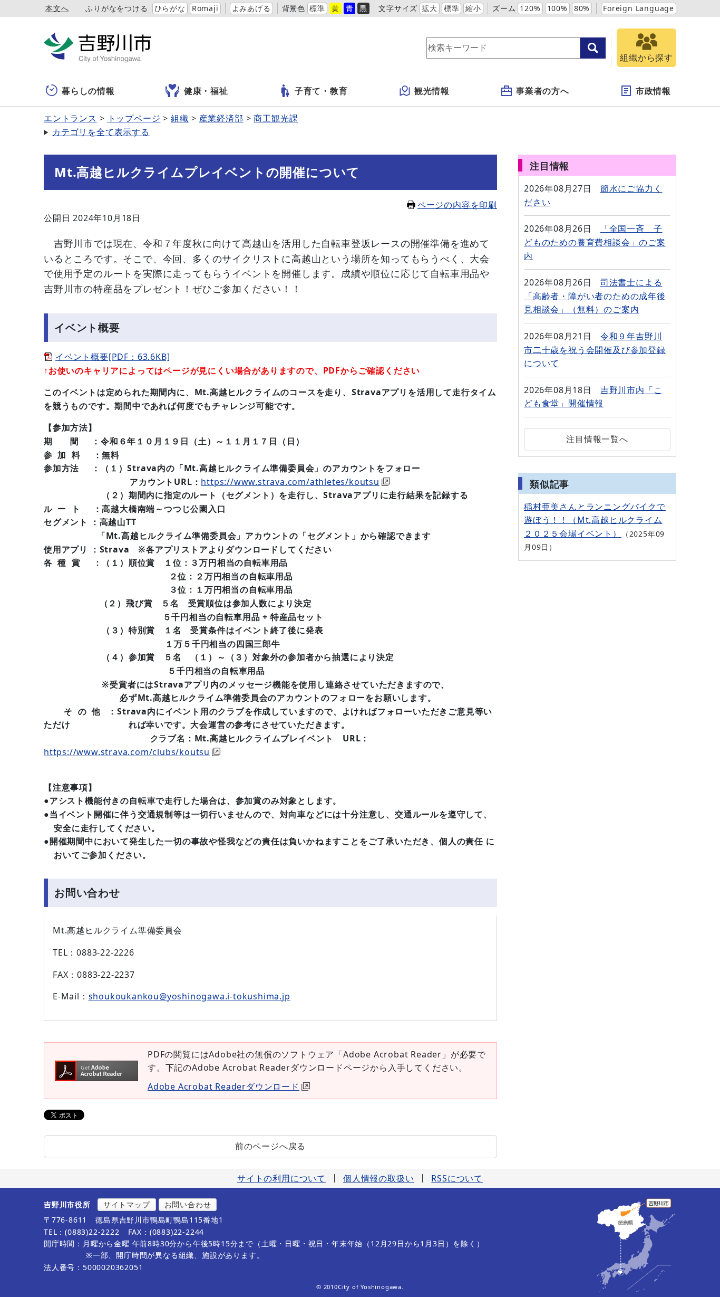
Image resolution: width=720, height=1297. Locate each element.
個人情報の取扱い (378, 1178)
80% (582, 8)
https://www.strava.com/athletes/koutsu (290, 482)
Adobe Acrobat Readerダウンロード (223, 1086)
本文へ (57, 8)
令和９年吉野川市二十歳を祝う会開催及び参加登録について (595, 349)
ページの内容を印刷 (457, 205)
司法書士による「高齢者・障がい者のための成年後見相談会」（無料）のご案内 (595, 295)
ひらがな (170, 8)
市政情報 (653, 91)
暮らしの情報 (88, 91)
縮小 (473, 8)
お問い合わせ (187, 1204)
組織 (180, 118)
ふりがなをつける (116, 8)
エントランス (70, 118)
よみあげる (251, 8)
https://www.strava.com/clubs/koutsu (127, 752)
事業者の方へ (542, 91)
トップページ (134, 118)
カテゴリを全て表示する (101, 132)
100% (557, 8)
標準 (317, 8)
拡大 (429, 8)
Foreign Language (638, 8)
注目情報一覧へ (597, 439)
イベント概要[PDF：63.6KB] (112, 357)
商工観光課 (276, 118)
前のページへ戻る (270, 1146)
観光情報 (432, 91)
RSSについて (457, 1178)
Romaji (205, 8)
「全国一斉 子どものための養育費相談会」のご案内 (595, 242)
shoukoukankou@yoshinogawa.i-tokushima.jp (189, 996)
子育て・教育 (321, 91)
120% (530, 8)
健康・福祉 (206, 91)
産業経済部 (221, 118)
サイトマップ (126, 1204)
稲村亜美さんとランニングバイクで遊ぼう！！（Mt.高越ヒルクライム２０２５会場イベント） (595, 520)
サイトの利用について (281, 1178)
